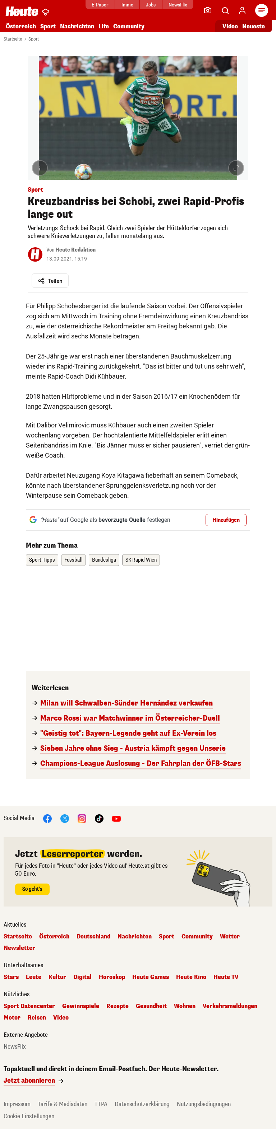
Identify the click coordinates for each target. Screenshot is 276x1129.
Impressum (17, 1104)
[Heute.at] (21, 11)
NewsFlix (178, 4)
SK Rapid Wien (141, 560)
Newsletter (19, 948)
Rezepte (117, 1006)
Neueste (253, 26)
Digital (82, 977)
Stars (11, 977)
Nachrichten (135, 936)
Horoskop (112, 977)
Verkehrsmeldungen (230, 1006)
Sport (48, 26)
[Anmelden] (242, 10)
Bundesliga (104, 560)
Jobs (151, 4)
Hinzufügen (226, 520)
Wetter (230, 936)
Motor (12, 1017)
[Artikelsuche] (225, 10)
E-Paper (100, 4)
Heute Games (150, 977)
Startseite (13, 39)
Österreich (21, 26)
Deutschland (93, 936)
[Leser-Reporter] (207, 10)
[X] (64, 818)
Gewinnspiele (80, 1006)
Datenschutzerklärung (142, 1104)
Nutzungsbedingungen (204, 1104)
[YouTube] (116, 818)
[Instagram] (82, 818)
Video (230, 26)
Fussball (73, 560)
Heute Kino (191, 977)
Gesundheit (151, 1006)
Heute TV (226, 977)
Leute (33, 977)
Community (128, 26)
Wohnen (185, 1006)
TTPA (101, 1104)
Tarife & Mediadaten (62, 1104)
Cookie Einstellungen (29, 1116)
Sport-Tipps (42, 560)
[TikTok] (99, 818)
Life (103, 26)
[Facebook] (47, 818)
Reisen (37, 1017)
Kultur (57, 977)
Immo (127, 4)
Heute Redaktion (75, 250)
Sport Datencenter (29, 1006)
